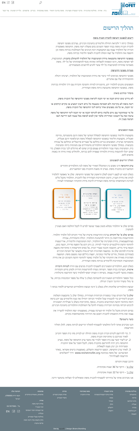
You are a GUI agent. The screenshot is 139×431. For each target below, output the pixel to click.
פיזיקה (134, 397)
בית (105, 10)
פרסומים (26, 10)
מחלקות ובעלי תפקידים (35, 416)
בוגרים (33, 10)
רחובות (110, 410)
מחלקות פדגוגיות (90, 10)
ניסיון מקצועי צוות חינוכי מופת (33, 420)
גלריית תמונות (15, 10)
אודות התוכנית (85, 394)
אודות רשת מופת (37, 403)
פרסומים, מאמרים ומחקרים (34, 394)
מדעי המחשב (131, 401)
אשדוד (111, 401)
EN (3, 2)
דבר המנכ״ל (39, 407)
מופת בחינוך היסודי (57, 10)
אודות (100, 10)
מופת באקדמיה (42, 10)
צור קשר (6, 10)
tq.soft (61, 428)
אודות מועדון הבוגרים (60, 394)
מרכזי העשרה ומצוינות (73, 10)
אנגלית (134, 404)
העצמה (133, 414)
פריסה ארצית (38, 423)
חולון (111, 404)
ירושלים (110, 407)
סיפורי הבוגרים (62, 397)
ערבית (134, 407)
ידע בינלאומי (132, 410)
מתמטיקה (133, 394)
